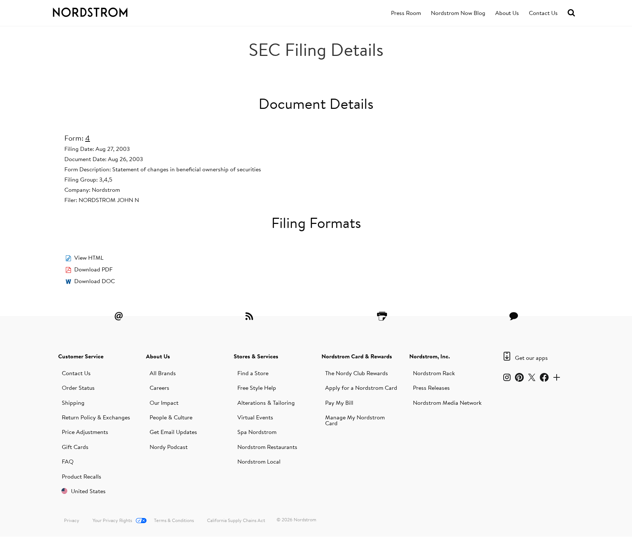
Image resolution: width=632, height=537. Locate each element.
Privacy (71, 520)
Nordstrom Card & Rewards (356, 356)
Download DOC (94, 281)
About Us (507, 13)
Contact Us (543, 13)
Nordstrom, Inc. (429, 356)
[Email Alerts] (118, 316)
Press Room (406, 13)
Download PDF (93, 269)
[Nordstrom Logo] (105, 11)
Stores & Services (256, 356)
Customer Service (81, 356)
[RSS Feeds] (250, 316)
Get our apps (531, 358)
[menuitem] (406, 13)
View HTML (89, 258)
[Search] (571, 13)
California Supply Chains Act (236, 520)
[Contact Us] (513, 316)
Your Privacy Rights (112, 520)
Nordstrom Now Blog (458, 13)
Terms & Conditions (174, 520)
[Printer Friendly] (382, 316)
